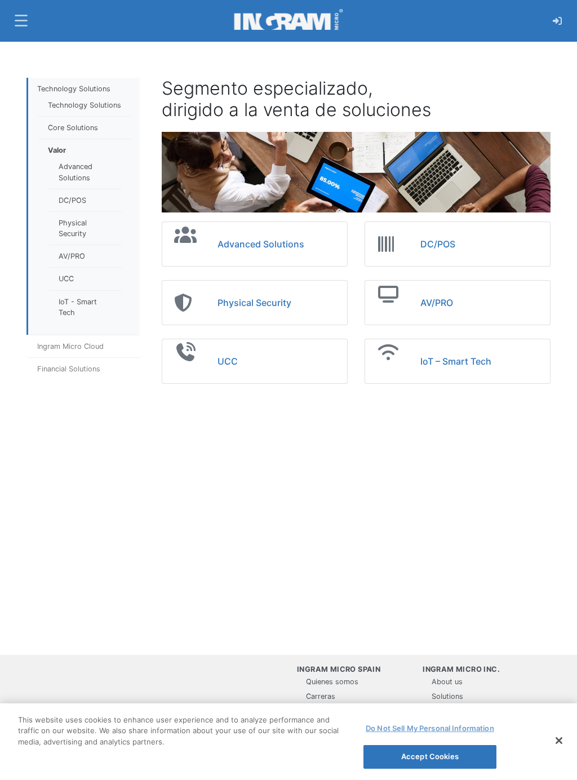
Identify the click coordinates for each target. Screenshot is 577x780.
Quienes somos (332, 681)
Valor (57, 150)
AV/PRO (72, 256)
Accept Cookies (430, 756)
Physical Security (73, 228)
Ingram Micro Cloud (70, 346)
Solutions (447, 696)
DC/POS (72, 200)
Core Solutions (73, 127)
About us (447, 681)
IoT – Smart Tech (455, 361)
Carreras (320, 696)
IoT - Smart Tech (78, 307)
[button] (20, 20)
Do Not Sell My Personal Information (430, 728)
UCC (66, 278)
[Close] (559, 740)
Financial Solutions (68, 369)
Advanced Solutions (75, 171)
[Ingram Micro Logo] (288, 20)
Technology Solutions (73, 89)
